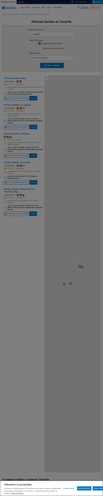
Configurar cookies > (69, 488)
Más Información (17, 493)
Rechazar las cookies (84, 488)
